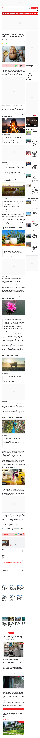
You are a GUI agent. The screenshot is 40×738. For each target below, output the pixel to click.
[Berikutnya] (25, 605)
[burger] (37, 10)
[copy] (23, 66)
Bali (6, 73)
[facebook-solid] (18, 66)
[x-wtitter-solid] (21, 66)
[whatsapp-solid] (16, 66)
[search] (29, 8)
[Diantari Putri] (3, 557)
